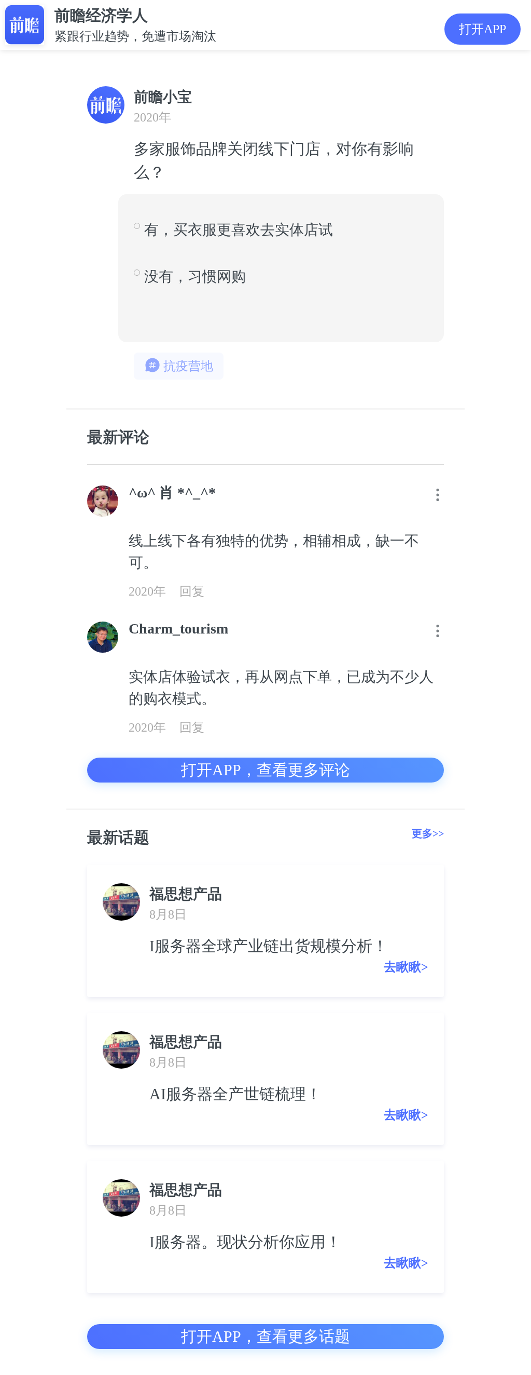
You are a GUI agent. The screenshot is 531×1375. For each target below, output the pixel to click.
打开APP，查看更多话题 (265, 1336)
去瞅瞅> (406, 967)
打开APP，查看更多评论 (265, 769)
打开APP (482, 29)
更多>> (428, 833)
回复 (191, 591)
